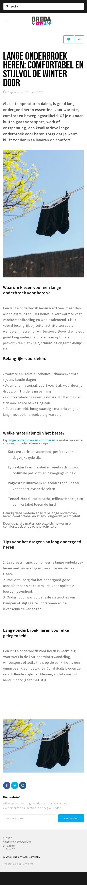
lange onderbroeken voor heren (31, 440)
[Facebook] (6, 785)
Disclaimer (9, 845)
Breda (10, 848)
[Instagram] (22, 785)
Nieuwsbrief (11, 797)
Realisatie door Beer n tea (18, 864)
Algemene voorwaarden (17, 841)
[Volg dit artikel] (68, 39)
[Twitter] (14, 785)
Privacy (7, 837)
